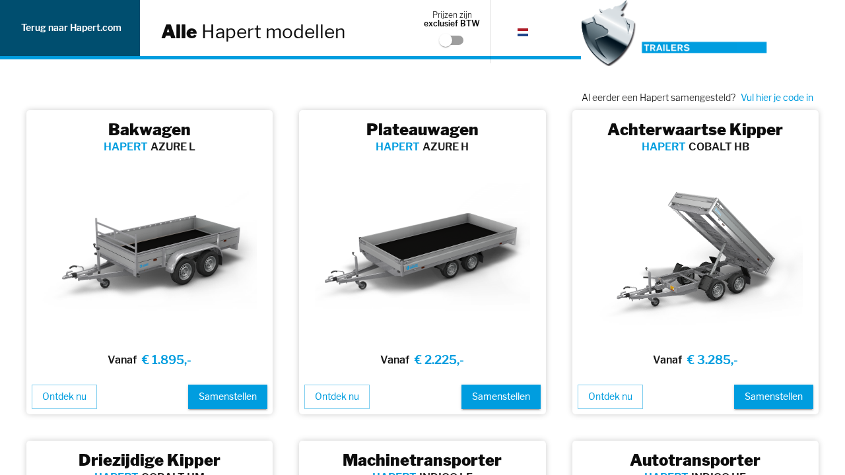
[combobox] (531, 31)
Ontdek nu (64, 396)
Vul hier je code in (777, 97)
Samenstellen (228, 396)
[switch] (445, 40)
